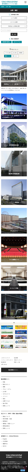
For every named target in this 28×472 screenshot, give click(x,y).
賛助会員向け (6, 426)
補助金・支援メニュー (9, 423)
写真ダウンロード (18, 360)
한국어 (4, 446)
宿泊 (4, 398)
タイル (8, 56)
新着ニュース (6, 405)
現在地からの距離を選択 (14, 26)
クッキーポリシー (21, 468)
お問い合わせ (4, 364)
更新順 (20, 52)
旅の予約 (5, 403)
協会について (6, 416)
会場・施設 (8, 6)
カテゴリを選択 (14, 22)
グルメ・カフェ (7, 389)
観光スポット (6, 384)
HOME (2, 6)
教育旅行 (5, 421)
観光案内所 (3, 362)
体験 (4, 386)
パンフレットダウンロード (7, 360)
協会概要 (16, 357)
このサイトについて (5, 357)
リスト (15, 56)
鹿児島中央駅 (6, 42)
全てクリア (16, 42)
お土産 (4, 391)
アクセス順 (8, 52)
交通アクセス (6, 401)
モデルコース (6, 394)
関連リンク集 (17, 362)
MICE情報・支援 (7, 418)
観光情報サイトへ (13, 370)
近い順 (14, 52)
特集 (4, 382)
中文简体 (5, 441)
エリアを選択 (14, 18)
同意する (22, 470)
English (5, 439)
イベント (5, 396)
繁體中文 (5, 443)
